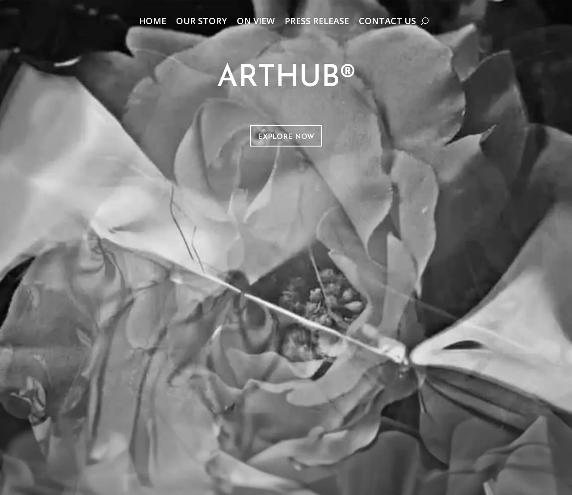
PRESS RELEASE (317, 22)
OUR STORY (201, 22)
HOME (152, 22)
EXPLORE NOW (286, 137)
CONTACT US (387, 22)
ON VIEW (256, 22)
